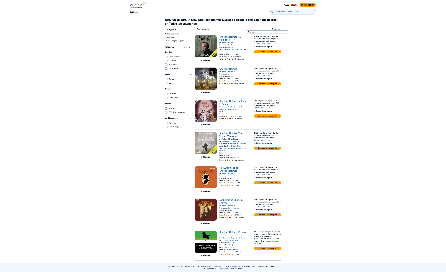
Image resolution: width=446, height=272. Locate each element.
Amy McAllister (241, 148)
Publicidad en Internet (209, 268)
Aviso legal (217, 266)
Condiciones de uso (204, 266)
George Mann (226, 141)
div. (229, 74)
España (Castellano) (237, 268)
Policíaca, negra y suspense (175, 41)
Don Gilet (227, 146)
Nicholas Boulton (233, 144)
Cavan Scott (236, 141)
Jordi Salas (231, 243)
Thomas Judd (232, 109)
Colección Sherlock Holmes (233, 49)
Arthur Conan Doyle (228, 43)
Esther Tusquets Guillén (231, 240)
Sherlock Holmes (228, 69)
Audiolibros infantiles (172, 34)
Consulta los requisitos (262, 43)
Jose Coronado (233, 45)
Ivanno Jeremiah (229, 148)
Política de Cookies (247, 266)
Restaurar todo (187, 47)
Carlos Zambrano (234, 176)
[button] (178, 52)
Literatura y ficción (171, 37)
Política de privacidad (231, 266)
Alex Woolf (225, 107)
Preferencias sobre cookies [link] (266, 266)
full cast (222, 151)
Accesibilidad (224, 268)
